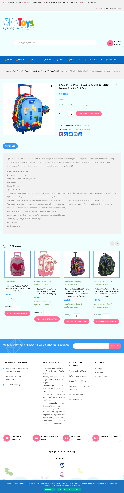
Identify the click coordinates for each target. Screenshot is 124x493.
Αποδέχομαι (49, 489)
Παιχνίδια (101, 368)
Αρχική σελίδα (9, 71)
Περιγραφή (10, 146)
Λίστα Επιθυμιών (34, 2)
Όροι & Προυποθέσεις (77, 381)
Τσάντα (43, 71)
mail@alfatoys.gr (13, 385)
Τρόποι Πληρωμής (76, 394)
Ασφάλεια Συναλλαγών (78, 371)
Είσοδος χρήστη (89, 2)
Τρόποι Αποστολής (76, 399)
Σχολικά (20, 71)
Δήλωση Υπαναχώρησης (78, 376)
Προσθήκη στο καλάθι (89, 114)
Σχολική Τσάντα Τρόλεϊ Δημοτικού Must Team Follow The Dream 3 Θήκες (119, 84)
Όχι (59, 489)
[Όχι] (121, 486)
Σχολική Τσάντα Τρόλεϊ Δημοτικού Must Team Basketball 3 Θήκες (116, 84)
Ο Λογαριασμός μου (13, 2)
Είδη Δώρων (102, 376)
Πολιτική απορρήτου (72, 489)
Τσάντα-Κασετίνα (32, 71)
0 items (117, 45)
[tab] (10, 146)
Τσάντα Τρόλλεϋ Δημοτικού (59, 71)
